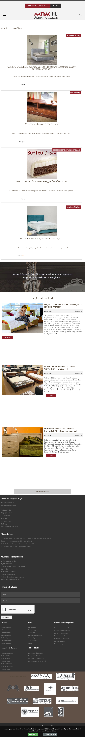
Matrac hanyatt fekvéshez (63, 644)
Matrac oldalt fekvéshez (62, 630)
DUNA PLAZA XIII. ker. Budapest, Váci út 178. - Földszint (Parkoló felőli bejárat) (26, 538)
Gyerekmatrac (6, 635)
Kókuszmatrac (6, 627)
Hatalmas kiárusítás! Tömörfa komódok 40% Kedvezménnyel (60, 429)
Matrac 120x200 (7, 666)
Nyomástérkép (6, 564)
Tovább (7, 337)
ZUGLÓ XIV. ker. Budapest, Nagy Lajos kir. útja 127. (17, 544)
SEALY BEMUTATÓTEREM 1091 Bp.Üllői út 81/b (16, 547)
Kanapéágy (32, 630)
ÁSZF (50, 726)
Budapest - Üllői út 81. (35, 653)
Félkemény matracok (62, 638)
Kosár (57, 5)
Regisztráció (43, 5)
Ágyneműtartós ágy (35, 635)
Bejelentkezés (32, 5)
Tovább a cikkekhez (42, 491)
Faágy (30, 643)
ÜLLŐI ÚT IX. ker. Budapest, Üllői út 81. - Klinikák (16, 541)
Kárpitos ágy (32, 640)
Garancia (4, 569)
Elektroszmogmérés (8, 561)
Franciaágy (32, 638)
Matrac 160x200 (7, 656)
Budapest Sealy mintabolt (37, 661)
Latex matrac (6, 632)
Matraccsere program (8, 574)
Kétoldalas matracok (61, 628)
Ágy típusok (32, 627)
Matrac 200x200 (7, 653)
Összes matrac (6, 640)
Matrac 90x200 (6, 664)
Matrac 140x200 (7, 669)
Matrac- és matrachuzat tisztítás (12, 577)
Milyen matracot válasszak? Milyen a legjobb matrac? (63, 305)
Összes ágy (31, 632)
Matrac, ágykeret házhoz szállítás (13, 566)
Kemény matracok (61, 633)
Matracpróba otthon (8, 572)
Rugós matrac (6, 643)
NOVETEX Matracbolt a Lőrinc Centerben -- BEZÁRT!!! (59, 367)
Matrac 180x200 (7, 661)
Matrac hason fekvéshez (62, 636)
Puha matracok (59, 641)
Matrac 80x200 (6, 658)
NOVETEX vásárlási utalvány (11, 580)
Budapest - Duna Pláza (36, 658)
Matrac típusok (6, 638)
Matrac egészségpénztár (18, 676)
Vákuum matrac (7, 630)
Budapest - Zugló (34, 656)
